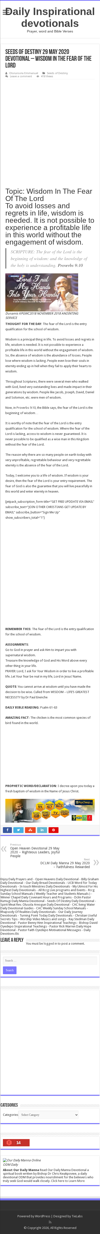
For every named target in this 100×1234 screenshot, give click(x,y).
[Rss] (50, 1222)
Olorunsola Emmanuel (23, 73)
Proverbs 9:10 (70, 265)
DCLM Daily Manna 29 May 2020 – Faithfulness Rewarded (65, 863)
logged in (50, 943)
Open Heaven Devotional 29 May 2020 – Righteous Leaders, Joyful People (35, 850)
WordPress (42, 1216)
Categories (10, 1115)
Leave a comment (21, 76)
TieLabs (77, 1216)
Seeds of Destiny (57, 73)
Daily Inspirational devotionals (50, 17)
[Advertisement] (50, 132)
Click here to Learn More (68, 1181)
